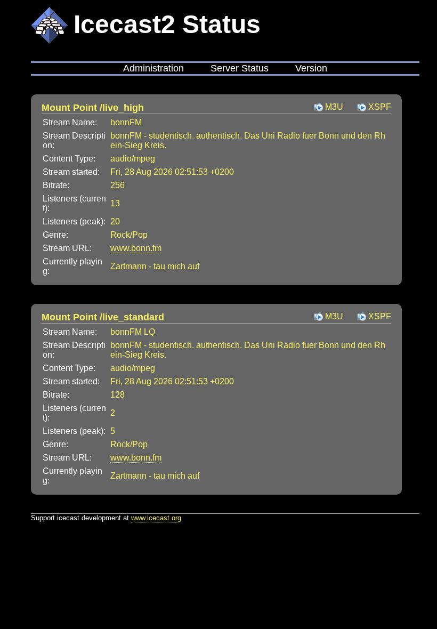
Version (311, 68)
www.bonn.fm (135, 248)
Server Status (240, 68)
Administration (153, 68)
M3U (334, 106)
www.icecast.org (156, 518)
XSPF (379, 106)
